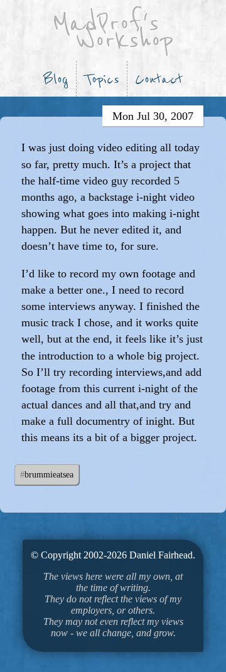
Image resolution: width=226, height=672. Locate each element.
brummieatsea (48, 474)
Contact (159, 79)
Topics (101, 79)
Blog (55, 79)
